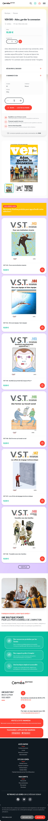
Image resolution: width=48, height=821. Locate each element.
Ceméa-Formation (23, 765)
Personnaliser (7, 817)
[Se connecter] (35, 3)
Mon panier (23, 785)
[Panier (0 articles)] (40, 3)
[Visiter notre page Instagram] (30, 799)
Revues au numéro (23, 752)
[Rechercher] (31, 3)
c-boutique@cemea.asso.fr (30, 713)
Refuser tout (27, 817)
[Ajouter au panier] (20, 41)
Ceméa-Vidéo (23, 769)
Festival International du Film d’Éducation (23, 772)
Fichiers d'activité (23, 748)
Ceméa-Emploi (23, 767)
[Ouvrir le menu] (44, 3)
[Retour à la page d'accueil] (9, 3)
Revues (15, 13)
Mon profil (23, 780)
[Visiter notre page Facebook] (18, 799)
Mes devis (23, 787)
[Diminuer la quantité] (8, 41)
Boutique (7, 13)
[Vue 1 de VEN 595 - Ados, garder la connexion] (9, 188)
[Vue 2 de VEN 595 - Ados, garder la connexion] (18, 188)
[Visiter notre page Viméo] (24, 799)
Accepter (40, 817)
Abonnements (23, 754)
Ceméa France (23, 763)
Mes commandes (23, 783)
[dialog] (24, 812)
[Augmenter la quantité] (15, 41)
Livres (23, 750)
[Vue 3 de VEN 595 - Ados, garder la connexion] (28, 188)
